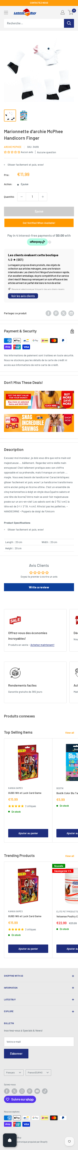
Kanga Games (15, 788)
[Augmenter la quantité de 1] (43, 197)
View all (69, 732)
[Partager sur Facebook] (48, 313)
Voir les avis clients (23, 296)
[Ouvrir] (6, 12)
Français (10, 1072)
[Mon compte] (63, 12)
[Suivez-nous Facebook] (7, 1091)
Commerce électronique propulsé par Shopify (25, 1141)
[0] (70, 12)
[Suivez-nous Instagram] (22, 1091)
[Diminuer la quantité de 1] (21, 197)
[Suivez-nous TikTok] (45, 1091)
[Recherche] (69, 23)
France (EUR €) (35, 1072)
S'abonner (16, 1053)
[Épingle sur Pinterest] (56, 313)
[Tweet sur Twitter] (63, 313)
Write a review (39, 587)
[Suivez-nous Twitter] (14, 1091)
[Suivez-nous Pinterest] (29, 1091)
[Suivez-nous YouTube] (37, 1091)
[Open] (10, 1140)
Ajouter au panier (28, 833)
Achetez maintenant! (42, 644)
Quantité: (9, 196)
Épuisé (39, 211)
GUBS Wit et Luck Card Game (24, 792)
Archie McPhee (12, 146)
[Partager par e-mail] (71, 313)
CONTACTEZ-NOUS (39, 2)
